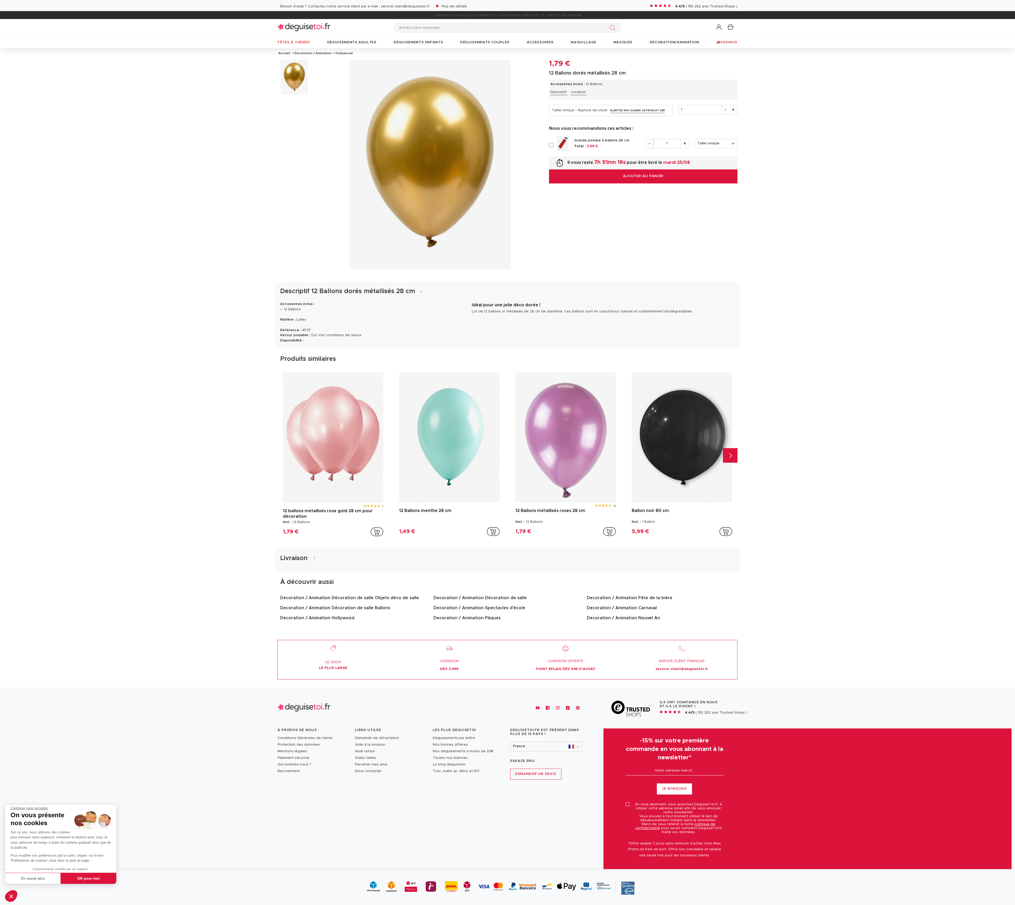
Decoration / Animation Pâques (467, 618)
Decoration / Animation (313, 53)
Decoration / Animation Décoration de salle (480, 598)
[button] (11, 896)
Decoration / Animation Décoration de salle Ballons (335, 608)
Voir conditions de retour (340, 335)
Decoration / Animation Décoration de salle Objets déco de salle (349, 598)
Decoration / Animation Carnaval (622, 608)
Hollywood (344, 53)
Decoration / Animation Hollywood (317, 618)
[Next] (730, 455)
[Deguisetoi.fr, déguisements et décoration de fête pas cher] (304, 27)
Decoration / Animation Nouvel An (623, 618)
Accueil (284, 53)
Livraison (578, 92)
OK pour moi (88, 878)
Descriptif (558, 92)
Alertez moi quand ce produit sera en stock (637, 110)
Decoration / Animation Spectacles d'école (479, 608)
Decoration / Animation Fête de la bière (629, 598)
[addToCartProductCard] (377, 531)
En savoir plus (33, 878)
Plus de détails (454, 6)
